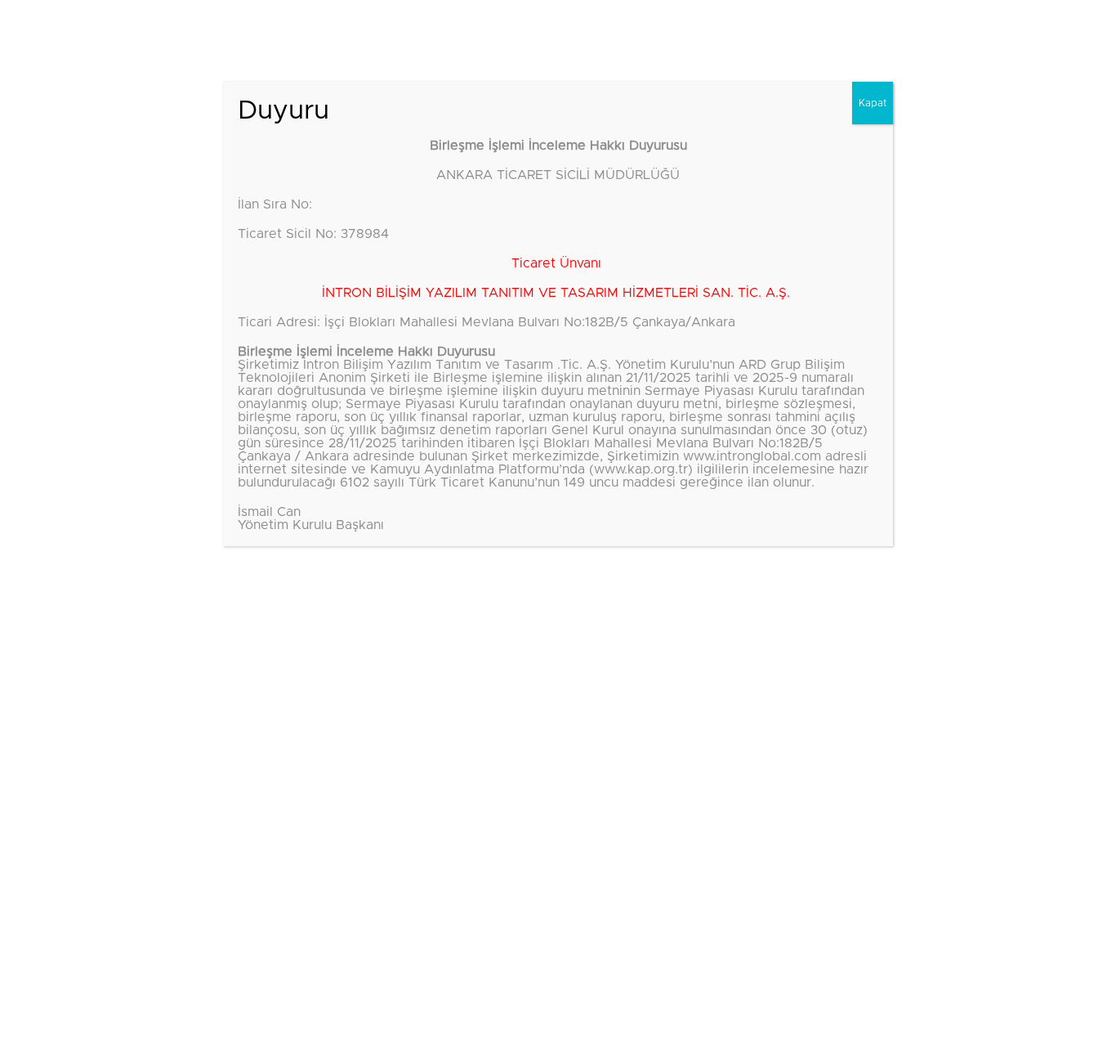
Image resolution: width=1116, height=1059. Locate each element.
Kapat (872, 103)
